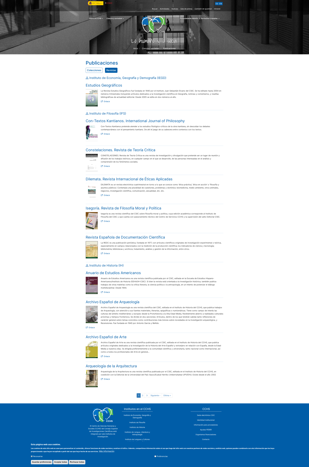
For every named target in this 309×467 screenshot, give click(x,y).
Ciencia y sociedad (115, 18)
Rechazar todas (77, 462)
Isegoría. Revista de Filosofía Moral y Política (123, 208)
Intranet (217, 9)
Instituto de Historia (137, 427)
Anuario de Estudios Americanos (113, 273)
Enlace (107, 101)
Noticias (175, 9)
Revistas (111, 70)
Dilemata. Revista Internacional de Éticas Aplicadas (129, 179)
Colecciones (94, 70)
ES (217, 3)
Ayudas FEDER (206, 430)
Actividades (164, 9)
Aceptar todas (60, 462)
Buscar (155, 9)
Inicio (135, 48)
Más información (106, 451)
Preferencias (162, 456)
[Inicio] (155, 24)
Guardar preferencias (41, 462)
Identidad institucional (205, 420)
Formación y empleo (209, 18)
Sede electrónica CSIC (206, 415)
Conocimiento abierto (189, 18)
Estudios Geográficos (104, 85)
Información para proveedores (206, 425)
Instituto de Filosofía (137, 422)
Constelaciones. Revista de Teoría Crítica (120, 150)
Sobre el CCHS (95, 18)
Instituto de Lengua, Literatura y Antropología (137, 433)
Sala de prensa (186, 9)
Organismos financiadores (206, 434)
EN (220, 3)
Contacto (205, 439)
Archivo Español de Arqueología (112, 302)
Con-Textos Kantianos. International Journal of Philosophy (135, 121)
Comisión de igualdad (203, 9)
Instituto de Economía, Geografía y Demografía (137, 416)
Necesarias (38, 456)
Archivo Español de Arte (106, 337)
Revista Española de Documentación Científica (125, 237)
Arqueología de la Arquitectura (111, 366)
